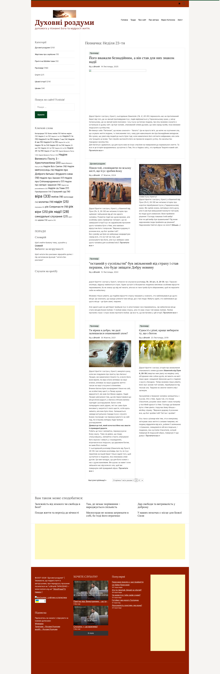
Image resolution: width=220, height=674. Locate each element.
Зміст (180, 20)
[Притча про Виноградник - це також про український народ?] (90, 590)
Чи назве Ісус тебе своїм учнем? (126, 595)
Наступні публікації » (97, 480)
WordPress (58, 589)
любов (57, 196)
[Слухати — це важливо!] (90, 615)
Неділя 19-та (42, 145)
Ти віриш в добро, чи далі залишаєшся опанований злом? (108, 332)
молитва (46, 201)
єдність (52, 220)
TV (64, 589)
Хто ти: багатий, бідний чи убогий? (127, 590)
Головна (124, 20)
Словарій (39, 245)
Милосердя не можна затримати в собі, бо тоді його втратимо (107, 514)
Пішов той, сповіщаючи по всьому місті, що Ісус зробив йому (110, 169)
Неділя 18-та (64, 142)
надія (61, 201)
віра (43, 196)
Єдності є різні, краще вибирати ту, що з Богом (159, 332)
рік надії (59, 212)
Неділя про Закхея (52, 178)
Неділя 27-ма (51, 151)
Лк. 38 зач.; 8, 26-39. (155, 282)
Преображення (43, 192)
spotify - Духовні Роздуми (46, 629)
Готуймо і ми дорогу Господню (125, 600)
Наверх (38, 592)
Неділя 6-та (46, 139)
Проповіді (94, 53)
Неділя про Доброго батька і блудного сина (54, 173)
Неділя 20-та (57, 145)
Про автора (154, 20)
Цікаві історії (40, 81)
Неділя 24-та (61, 148)
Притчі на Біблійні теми (45, 61)
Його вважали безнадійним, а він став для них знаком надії (131, 60)
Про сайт (142, 20)
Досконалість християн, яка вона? (127, 605)
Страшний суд (61, 191)
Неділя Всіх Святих (55, 166)
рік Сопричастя (56, 206)
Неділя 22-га (47, 148)
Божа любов (54, 133)
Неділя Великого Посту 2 (48, 155)
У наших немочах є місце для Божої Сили (160, 514)
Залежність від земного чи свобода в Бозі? (57, 505)
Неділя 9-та (51, 142)
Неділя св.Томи (58, 188)
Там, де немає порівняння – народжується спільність (103, 505)
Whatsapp (39, 623)
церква (42, 220)
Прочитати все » (96, 150)
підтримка (40, 207)
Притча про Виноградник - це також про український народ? (104, 601)
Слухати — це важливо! (85, 626)
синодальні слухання (51, 216)
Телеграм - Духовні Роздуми (47, 626)
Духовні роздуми (64, 22)
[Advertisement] (55, 322)
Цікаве (38, 88)
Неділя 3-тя (56, 136)
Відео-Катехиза (168, 20)
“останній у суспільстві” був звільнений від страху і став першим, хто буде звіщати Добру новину (133, 265)
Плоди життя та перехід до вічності (57, 512)
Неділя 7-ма (60, 139)
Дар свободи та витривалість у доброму (156, 505)
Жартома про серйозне (45, 54)
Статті (37, 75)
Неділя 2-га (44, 136)
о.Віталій (96, 66)
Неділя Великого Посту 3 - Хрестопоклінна (51, 158)
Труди (133, 20)
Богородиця (41, 133)
